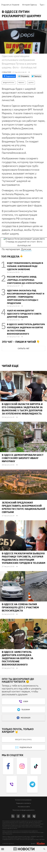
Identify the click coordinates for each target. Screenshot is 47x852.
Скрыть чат (23, 348)
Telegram (25, 710)
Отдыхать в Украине (10, 4)
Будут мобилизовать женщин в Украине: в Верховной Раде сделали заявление (25, 266)
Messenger (25, 718)
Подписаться (26, 747)
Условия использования (23, 800)
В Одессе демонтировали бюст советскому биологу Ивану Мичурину (23, 458)
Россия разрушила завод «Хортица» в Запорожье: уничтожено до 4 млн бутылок (25, 279)
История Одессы (29, 4)
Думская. (26, 249)
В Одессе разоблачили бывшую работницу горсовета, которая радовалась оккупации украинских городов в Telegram (23, 558)
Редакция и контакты (23, 803)
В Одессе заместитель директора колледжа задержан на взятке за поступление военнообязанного (17, 658)
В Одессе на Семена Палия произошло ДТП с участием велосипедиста (20, 607)
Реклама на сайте (24, 806)
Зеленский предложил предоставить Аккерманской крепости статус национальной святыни (23, 507)
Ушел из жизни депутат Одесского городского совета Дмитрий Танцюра (24, 313)
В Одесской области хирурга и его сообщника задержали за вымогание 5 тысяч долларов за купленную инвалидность (22, 408)
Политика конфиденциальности (23, 810)
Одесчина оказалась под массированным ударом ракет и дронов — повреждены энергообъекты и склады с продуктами (25, 297)
